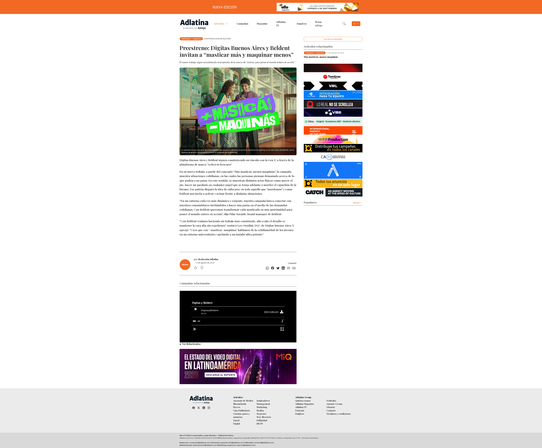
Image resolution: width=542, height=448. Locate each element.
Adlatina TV (281, 23)
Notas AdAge (319, 23)
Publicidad (186, 39)
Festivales (331, 400)
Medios (260, 410)
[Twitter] (278, 268)
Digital (236, 423)
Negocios (261, 413)
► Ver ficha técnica (190, 344)
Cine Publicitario (241, 410)
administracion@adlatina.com (205, 445)
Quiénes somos (303, 400)
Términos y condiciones (338, 413)
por (206, 259)
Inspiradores (263, 400)
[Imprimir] (288, 268)
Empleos (302, 23)
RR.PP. (260, 423)
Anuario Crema (334, 403)
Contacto (331, 410)
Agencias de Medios (243, 400)
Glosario (330, 407)
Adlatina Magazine (304, 403)
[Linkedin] (283, 268)
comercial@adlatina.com (264, 442)
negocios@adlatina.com (246, 445)
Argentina (197, 39)
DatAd (236, 420)
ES (355, 24)
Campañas (242, 23)
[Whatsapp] (267, 268)
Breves (236, 407)
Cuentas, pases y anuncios (241, 415)
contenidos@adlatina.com (199, 442)
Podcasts (299, 410)
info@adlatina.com (236, 442)
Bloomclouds (239, 403)
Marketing (262, 407)
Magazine (262, 23)
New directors (264, 416)
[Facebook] (272, 268)
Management (263, 403)
